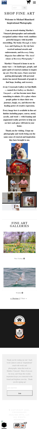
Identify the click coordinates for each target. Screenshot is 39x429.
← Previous (14, 298)
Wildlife (19, 293)
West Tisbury (18, 258)
